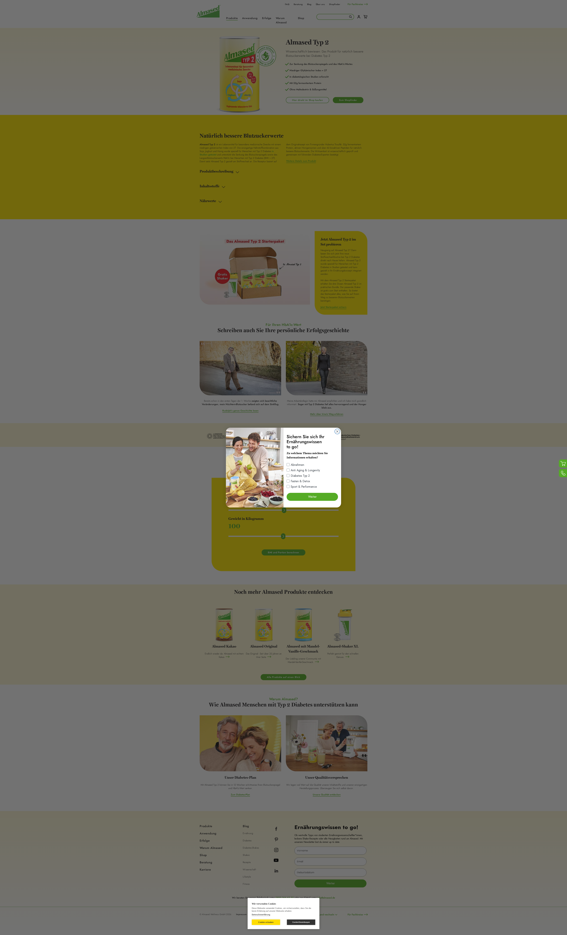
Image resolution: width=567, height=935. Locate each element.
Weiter (312, 496)
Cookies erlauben (265, 922)
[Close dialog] (337, 431)
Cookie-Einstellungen (301, 922)
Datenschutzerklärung (261, 914)
